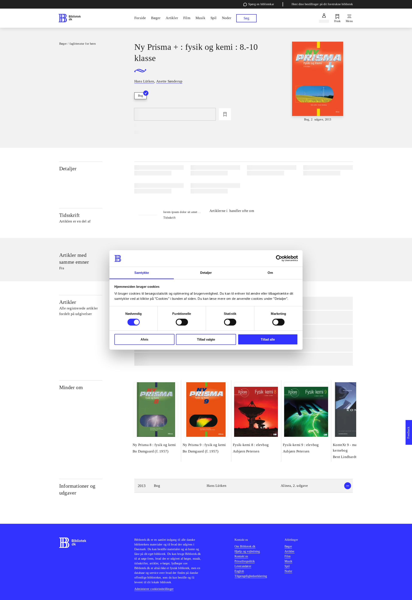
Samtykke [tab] (141, 272)
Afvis (144, 339)
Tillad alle (268, 339)
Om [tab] (270, 272)
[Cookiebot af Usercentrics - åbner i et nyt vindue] (279, 258)
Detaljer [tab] (206, 272)
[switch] (182, 322)
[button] (243, 486)
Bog (140, 95)
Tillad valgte (206, 339)
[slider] (318, 81)
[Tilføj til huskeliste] (225, 114)
